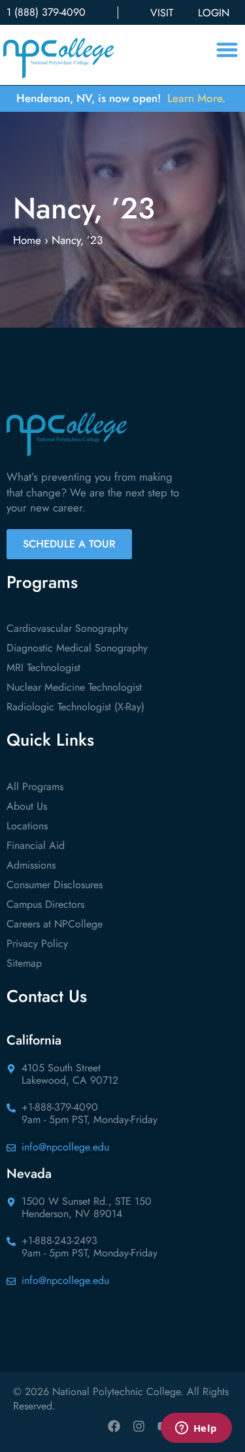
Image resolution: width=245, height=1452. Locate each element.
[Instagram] (138, 1426)
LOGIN (213, 13)
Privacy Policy (37, 943)
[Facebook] (113, 1426)
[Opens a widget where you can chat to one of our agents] (196, 1429)
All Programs (35, 786)
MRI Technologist (43, 667)
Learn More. (196, 98)
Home (27, 240)
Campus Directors (45, 904)
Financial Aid (36, 845)
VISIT (161, 13)
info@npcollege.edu (65, 1147)
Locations (27, 825)
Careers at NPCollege (55, 923)
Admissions (31, 865)
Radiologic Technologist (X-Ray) (75, 706)
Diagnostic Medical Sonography (77, 647)
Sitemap (24, 963)
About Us (27, 806)
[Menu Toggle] (227, 49)
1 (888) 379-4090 (46, 12)
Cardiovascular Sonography (67, 628)
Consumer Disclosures (55, 884)
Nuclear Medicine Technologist (74, 687)
